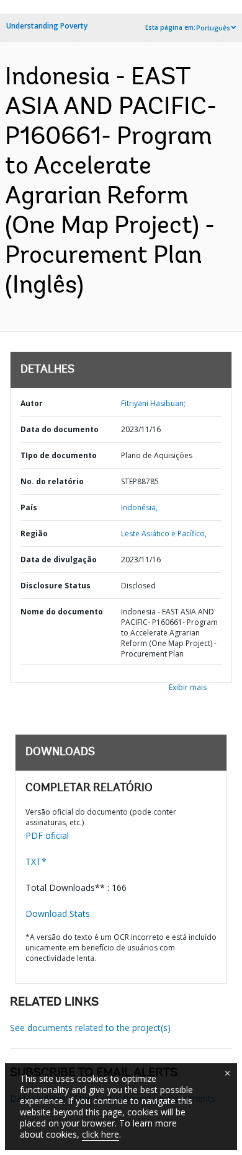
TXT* (36, 861)
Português (213, 28)
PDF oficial (47, 835)
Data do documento (59, 429)
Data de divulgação (58, 559)
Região (34, 533)
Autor (31, 403)
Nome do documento (61, 611)
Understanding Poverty (46, 25)
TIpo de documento (58, 455)
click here (100, 1134)
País (28, 507)
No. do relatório (52, 481)
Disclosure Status (55, 585)
